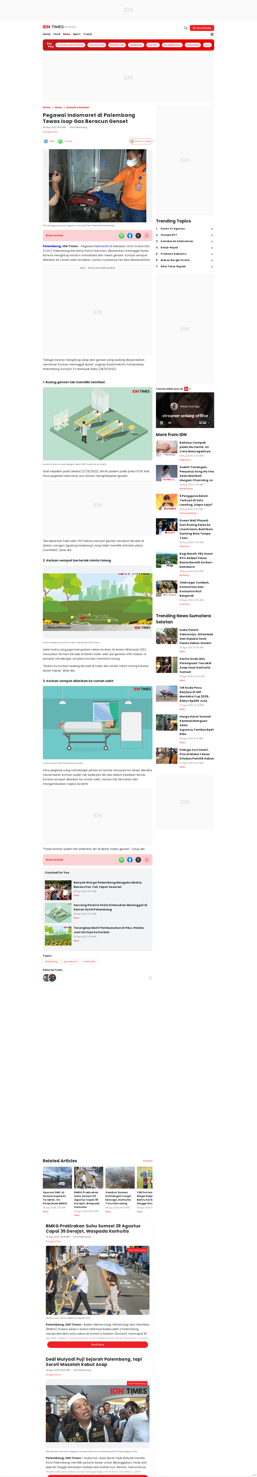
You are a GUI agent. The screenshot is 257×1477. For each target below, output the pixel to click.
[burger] (212, 34)
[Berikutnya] (153, 1181)
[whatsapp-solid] (121, 235)
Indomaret (101, 246)
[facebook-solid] (130, 235)
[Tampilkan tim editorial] (150, 978)
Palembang (52, 246)
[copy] (147, 235)
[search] (186, 28)
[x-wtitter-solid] (138, 235)
